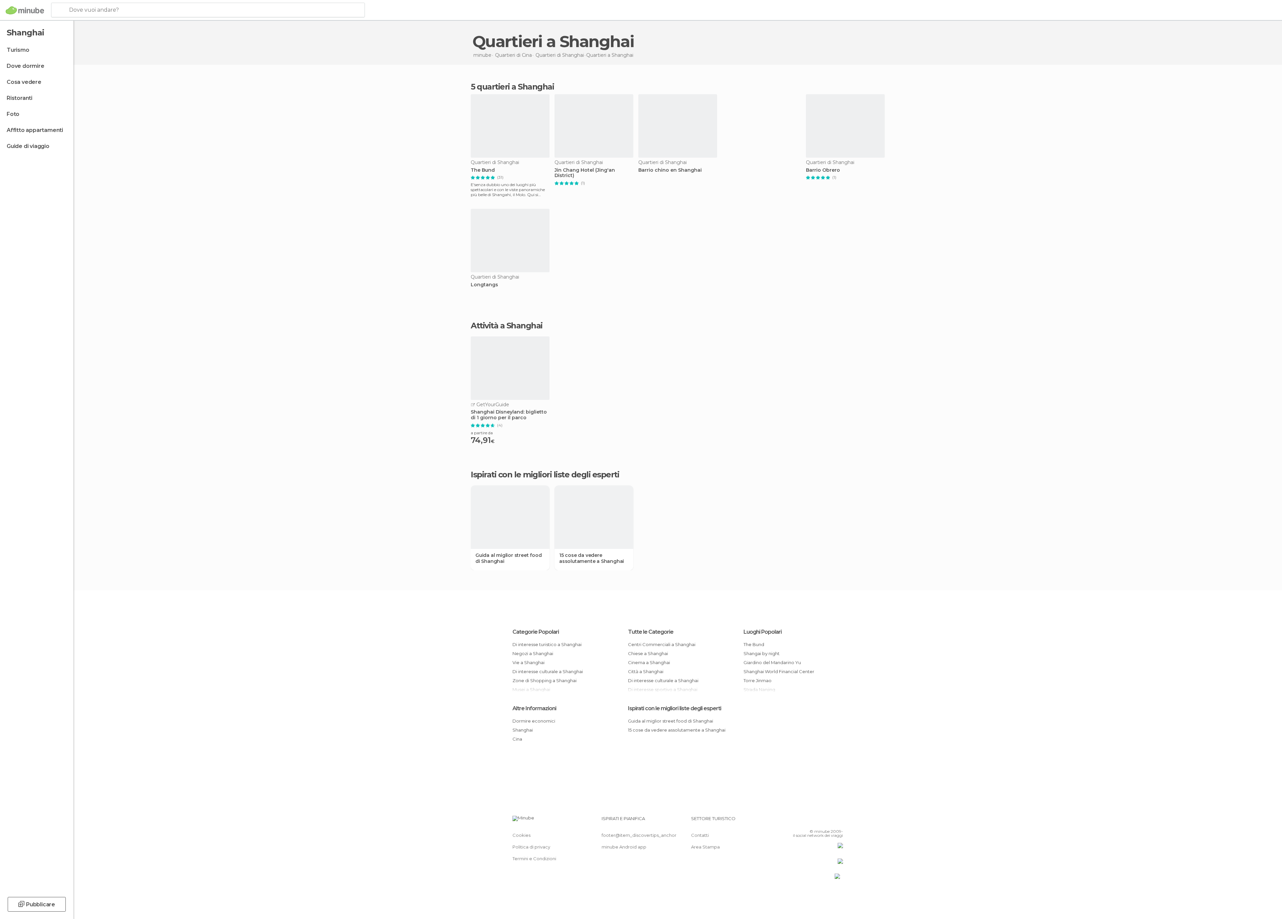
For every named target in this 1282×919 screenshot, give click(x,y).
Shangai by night (761, 653)
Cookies (521, 835)
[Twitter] (816, 821)
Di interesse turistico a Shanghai (547, 644)
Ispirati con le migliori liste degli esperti (674, 708)
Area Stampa (705, 847)
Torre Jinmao (757, 680)
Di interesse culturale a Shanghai (547, 671)
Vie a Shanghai (528, 662)
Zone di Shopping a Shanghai (544, 680)
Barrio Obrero (823, 170)
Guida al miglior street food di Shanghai (508, 558)
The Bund (483, 170)
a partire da (482, 432)
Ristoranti (19, 98)
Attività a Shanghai (507, 326)
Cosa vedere (24, 82)
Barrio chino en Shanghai (670, 170)
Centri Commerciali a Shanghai (661, 644)
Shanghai (522, 730)
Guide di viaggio (28, 146)
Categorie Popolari (535, 632)
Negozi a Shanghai (532, 653)
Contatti (700, 835)
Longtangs (484, 285)
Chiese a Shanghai (648, 653)
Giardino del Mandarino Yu (772, 662)
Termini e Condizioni (534, 858)
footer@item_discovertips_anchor (639, 835)
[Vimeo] (827, 821)
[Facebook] (805, 821)
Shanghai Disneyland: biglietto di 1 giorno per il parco (509, 415)
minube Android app (624, 847)
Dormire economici (533, 721)
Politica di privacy (531, 847)
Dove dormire (25, 66)
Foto (13, 114)
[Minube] (25, 10)
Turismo (18, 50)
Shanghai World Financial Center (778, 671)
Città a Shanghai (645, 671)
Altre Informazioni (534, 708)
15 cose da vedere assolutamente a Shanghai (591, 558)
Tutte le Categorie (650, 632)
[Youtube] (838, 821)
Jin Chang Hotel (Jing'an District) (585, 173)
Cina (517, 739)
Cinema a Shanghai (649, 662)
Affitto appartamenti (35, 130)
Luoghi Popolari (762, 632)
